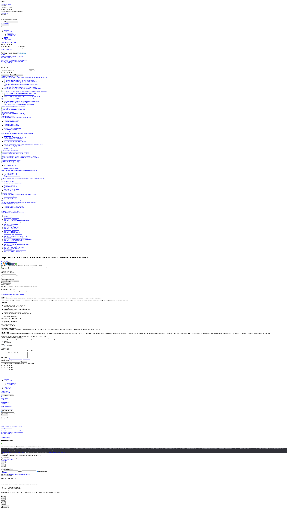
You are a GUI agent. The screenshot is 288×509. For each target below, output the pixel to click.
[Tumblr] (12, 264)
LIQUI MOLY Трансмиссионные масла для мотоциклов (18, 239)
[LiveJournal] (10, 264)
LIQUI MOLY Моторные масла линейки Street (15, 236)
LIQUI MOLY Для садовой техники (13, 234)
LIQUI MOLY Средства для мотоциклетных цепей (16, 244)
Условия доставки (11, 34)
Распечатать (4, 253)
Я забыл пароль (5, 472)
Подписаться (4, 414)
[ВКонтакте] (1, 264)
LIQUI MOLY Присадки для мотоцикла (14, 247)
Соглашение (4, 460)
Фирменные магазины (6, 49)
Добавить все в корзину (17, 11)
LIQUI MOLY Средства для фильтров (13, 246)
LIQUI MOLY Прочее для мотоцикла (13, 251)
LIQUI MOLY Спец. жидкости (11, 226)
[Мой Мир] (6, 264)
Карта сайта (4, 452)
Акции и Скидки (11, 35)
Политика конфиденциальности (57, 452)
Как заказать (10, 33)
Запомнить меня (42, 471)
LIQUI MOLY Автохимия (10, 228)
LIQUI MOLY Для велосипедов (12, 232)
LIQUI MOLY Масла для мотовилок (13, 240)
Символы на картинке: (7, 360)
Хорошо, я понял (5, 506)
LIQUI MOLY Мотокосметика (11, 248)
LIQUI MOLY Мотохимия (10, 242)
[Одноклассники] (3, 264)
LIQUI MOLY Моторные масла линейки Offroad (16, 238)
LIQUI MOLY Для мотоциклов (11, 230)
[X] (8, 264)
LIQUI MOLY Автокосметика (11, 227)
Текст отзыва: (4, 357)
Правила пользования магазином (16, 452)
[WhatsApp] (16, 264)
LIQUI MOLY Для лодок (10, 231)
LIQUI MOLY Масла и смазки (11, 224)
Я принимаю (16, 359)
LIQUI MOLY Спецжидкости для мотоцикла (15, 250)
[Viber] (14, 264)
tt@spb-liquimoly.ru (8, 459)
